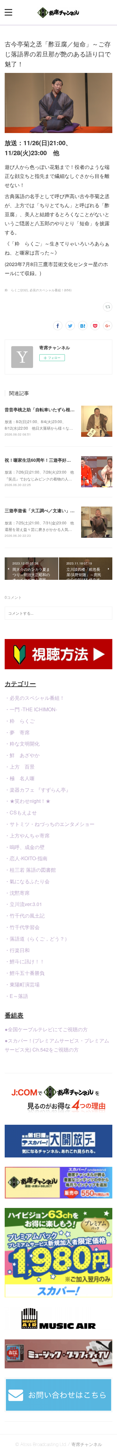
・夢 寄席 (17, 732)
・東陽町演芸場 (22, 984)
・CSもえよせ (21, 812)
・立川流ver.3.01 (23, 904)
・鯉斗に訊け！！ (25, 961)
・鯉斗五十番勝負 (25, 972)
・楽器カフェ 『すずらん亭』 (38, 789)
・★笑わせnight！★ (28, 800)
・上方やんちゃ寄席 (27, 835)
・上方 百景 (20, 766)
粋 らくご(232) (16, 290)
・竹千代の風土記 (25, 915)
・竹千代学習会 (22, 927)
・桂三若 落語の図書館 (30, 869)
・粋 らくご (20, 720)
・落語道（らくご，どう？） (37, 938)
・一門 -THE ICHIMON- (31, 709)
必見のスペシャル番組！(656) (50, 290)
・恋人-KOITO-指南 (26, 858)
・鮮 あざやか (22, 755)
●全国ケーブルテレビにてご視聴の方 (46, 1029)
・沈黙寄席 (17, 892)
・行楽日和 (17, 950)
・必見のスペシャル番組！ (35, 697)
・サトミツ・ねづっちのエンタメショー (50, 824)
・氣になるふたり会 (27, 881)
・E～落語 (16, 995)
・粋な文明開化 (22, 743)
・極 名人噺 (20, 778)
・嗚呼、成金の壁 (25, 847)
